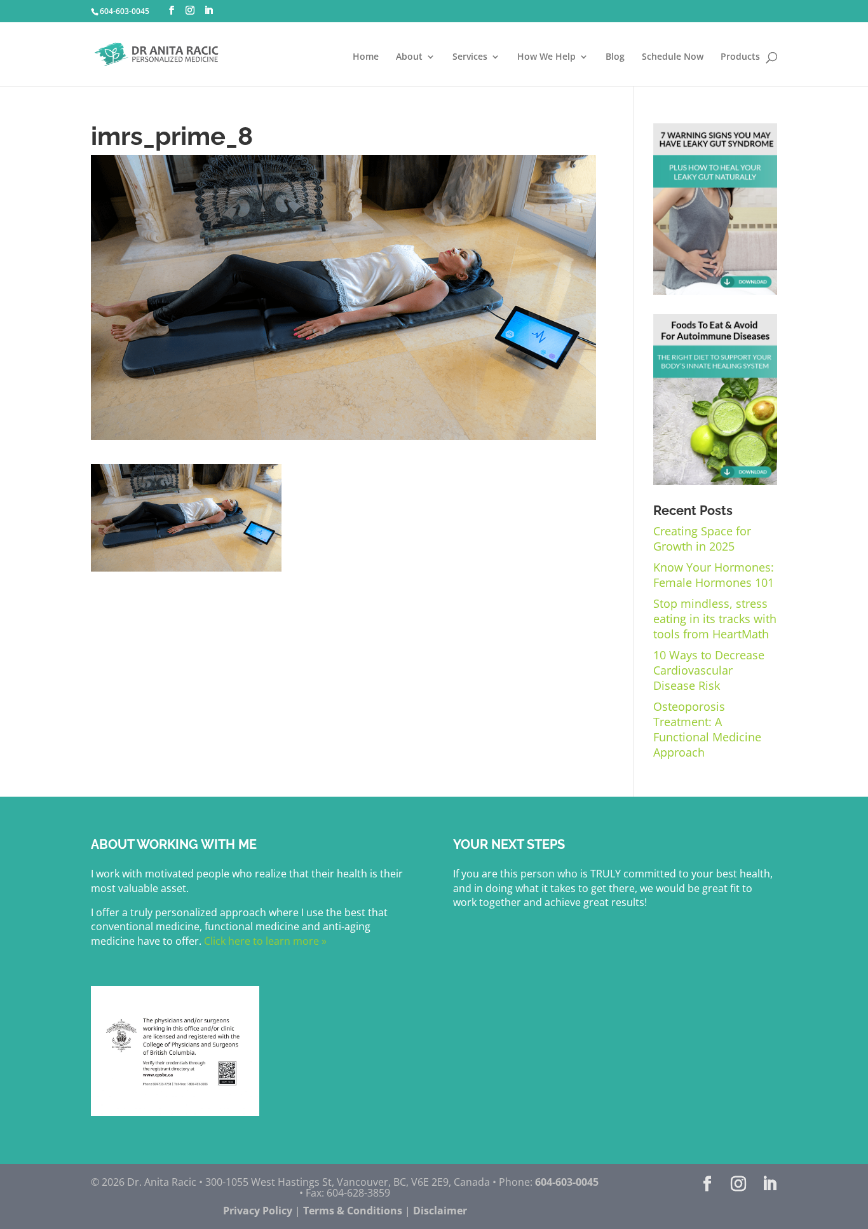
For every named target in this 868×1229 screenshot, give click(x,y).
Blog (615, 57)
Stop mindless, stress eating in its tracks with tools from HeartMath (714, 619)
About (409, 57)
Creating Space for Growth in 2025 (702, 538)
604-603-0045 (124, 11)
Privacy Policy (257, 1211)
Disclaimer (440, 1211)
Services (469, 57)
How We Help (546, 57)
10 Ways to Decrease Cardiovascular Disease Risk (708, 670)
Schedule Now (672, 57)
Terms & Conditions (352, 1211)
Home (366, 57)
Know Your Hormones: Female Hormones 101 (713, 575)
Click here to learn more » (264, 941)
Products (740, 57)
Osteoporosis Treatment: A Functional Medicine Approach (707, 729)
